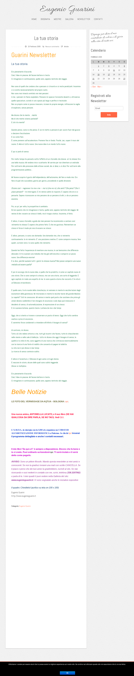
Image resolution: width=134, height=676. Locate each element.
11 (114, 70)
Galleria (69, 19)
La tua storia (46, 38)
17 (109, 74)
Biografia (45, 19)
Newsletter (83, 19)
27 (124, 79)
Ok (67, 673)
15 (98, 74)
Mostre (57, 19)
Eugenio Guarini (67, 9)
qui (66, 401)
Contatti (98, 19)
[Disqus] (46, 541)
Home (34, 19)
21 (93, 79)
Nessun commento (52, 46)
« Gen (93, 86)
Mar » (99, 86)
